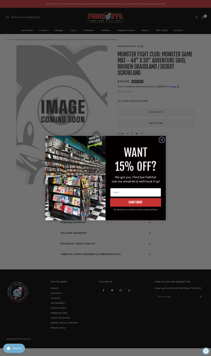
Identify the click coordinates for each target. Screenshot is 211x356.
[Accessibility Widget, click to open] (206, 350)
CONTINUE (136, 202)
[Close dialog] (162, 140)
